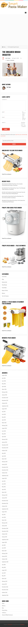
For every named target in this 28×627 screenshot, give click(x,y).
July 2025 (4, 411)
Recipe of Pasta (5, 290)
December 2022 (5, 467)
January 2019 (4, 556)
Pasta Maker (4, 287)
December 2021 (5, 500)
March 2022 (4, 492)
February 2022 (4, 495)
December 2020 (5, 528)
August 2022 (4, 478)
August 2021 (4, 511)
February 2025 (4, 425)
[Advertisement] (14, 29)
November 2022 (5, 470)
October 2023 (4, 450)
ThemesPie (10, 624)
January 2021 (4, 525)
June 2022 (4, 484)
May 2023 (4, 453)
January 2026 (4, 394)
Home (4, 47)
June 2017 (4, 573)
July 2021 (4, 514)
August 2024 (4, 428)
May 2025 (4, 417)
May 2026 (4, 383)
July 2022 (4, 481)
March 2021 (4, 520)
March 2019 (4, 550)
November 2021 (5, 503)
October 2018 (4, 559)
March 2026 (4, 389)
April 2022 (4, 489)
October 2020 (4, 534)
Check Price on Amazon (6, 174)
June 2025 (4, 414)
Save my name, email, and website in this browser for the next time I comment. (23, 119)
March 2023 (4, 458)
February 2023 (4, 461)
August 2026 (4, 375)
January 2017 (4, 584)
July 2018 (4, 564)
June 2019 (4, 548)
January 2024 (4, 442)
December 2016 (5, 586)
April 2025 (4, 420)
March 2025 (4, 422)
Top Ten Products (5, 296)
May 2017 (4, 575)
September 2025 (5, 406)
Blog (3, 279)
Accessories (4, 276)
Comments (4, 99)
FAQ (3, 608)
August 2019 (4, 542)
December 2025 (5, 397)
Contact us (4, 612)
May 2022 (4, 486)
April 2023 (4, 456)
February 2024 (4, 439)
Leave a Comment (10, 60)
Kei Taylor (8, 58)
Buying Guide (4, 282)
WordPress (22, 624)
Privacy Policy (4, 610)
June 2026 (4, 381)
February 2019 (4, 553)
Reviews (3, 293)
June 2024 (4, 431)
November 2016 (5, 589)
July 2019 (4, 545)
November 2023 (5, 447)
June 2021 (4, 517)
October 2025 (4, 403)
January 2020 (4, 536)
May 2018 (4, 567)
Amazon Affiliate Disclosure (7, 615)
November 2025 (5, 400)
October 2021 (4, 506)
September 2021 (5, 509)
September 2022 (5, 475)
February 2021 (4, 522)
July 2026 (4, 378)
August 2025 (4, 408)
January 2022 (4, 497)
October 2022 (4, 472)
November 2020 (5, 531)
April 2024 (4, 436)
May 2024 (4, 433)
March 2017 (4, 578)
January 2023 (4, 464)
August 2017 (4, 570)
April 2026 (4, 386)
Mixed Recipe (4, 284)
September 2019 (5, 539)
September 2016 (5, 595)
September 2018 (5, 561)
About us (3, 605)
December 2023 (5, 445)
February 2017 (4, 581)
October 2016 (4, 592)
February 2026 (4, 392)
